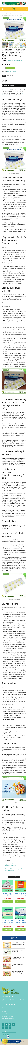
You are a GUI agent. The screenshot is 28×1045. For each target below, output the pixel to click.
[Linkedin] (13, 1024)
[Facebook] (3, 1024)
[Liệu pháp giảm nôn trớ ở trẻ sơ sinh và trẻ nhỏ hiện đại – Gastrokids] (7, 952)
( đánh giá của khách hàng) (15, 60)
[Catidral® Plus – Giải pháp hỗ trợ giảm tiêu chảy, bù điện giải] (7, 945)
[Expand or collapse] (14, 86)
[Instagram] (10, 1024)
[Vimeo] (10, 1027)
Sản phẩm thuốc (9, 13)
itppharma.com (14, 1043)
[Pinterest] (3, 1027)
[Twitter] (6, 1027)
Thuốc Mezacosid (6, 89)
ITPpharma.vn (6, 1034)
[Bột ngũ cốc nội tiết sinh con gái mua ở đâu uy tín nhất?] (7, 959)
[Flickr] (6, 1024)
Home (3, 13)
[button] (2, 9)
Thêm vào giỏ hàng (11, 68)
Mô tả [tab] (4, 75)
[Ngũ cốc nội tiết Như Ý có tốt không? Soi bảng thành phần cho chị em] (7, 973)
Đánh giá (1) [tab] (10, 75)
